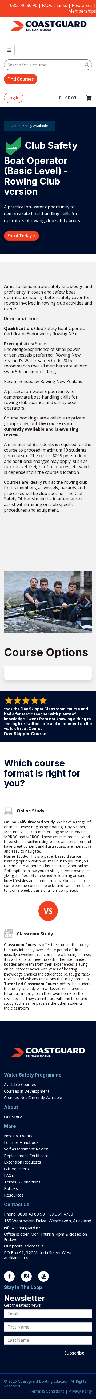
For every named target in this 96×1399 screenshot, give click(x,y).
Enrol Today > (21, 236)
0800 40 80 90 (23, 5)
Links (62, 5)
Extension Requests (22, 1162)
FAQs (47, 5)
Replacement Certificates (27, 1155)
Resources (82, 5)
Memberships (82, 11)
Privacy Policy (80, 1391)
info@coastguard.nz (22, 1227)
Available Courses (20, 1084)
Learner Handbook (21, 1142)
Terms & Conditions (23, 1181)
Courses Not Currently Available (33, 1097)
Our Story (13, 1116)
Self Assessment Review (26, 1149)
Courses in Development (26, 1091)
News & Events (18, 1135)
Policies (11, 1188)
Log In (13, 98)
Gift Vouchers (17, 1168)
